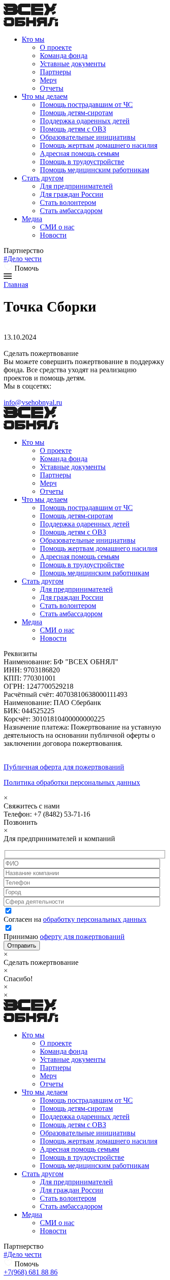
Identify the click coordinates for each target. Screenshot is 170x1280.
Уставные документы (73, 64)
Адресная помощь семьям (79, 153)
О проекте (56, 47)
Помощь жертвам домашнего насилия (98, 145)
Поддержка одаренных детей (85, 121)
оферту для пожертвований (82, 936)
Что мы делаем (45, 96)
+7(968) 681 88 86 (31, 1272)
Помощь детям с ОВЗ (73, 129)
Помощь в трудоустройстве (82, 161)
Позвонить (20, 822)
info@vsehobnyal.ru (33, 402)
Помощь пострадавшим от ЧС (86, 104)
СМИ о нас (57, 227)
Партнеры (55, 72)
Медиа (32, 219)
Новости (53, 235)
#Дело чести (23, 259)
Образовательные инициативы (88, 137)
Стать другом (42, 178)
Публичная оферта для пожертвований (64, 767)
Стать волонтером (68, 202)
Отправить (21, 945)
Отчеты (51, 88)
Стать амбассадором (71, 210)
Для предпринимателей (76, 186)
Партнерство (24, 250)
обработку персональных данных (94, 919)
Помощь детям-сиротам (76, 113)
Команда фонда (63, 55)
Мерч (48, 80)
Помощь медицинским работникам (94, 170)
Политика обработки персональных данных (72, 782)
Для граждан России (71, 194)
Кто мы (33, 39)
